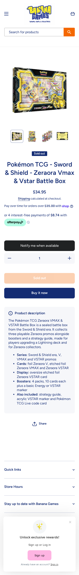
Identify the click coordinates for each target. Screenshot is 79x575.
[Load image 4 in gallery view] (62, 136)
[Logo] (39, 14)
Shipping (24, 198)
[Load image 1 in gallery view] (16, 136)
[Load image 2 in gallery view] (32, 136)
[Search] (69, 32)
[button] (73, 14)
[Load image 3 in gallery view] (47, 136)
